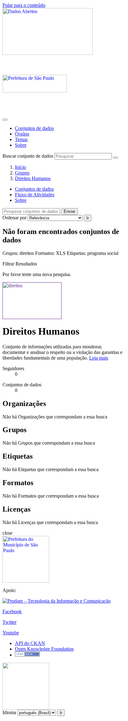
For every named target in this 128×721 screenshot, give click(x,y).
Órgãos (22, 133)
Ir (87, 218)
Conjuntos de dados (34, 128)
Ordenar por (14, 217)
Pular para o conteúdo (23, 5)
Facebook (12, 611)
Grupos (22, 172)
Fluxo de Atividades (34, 194)
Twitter (9, 622)
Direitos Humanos (33, 178)
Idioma (9, 712)
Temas (21, 139)
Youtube (10, 632)
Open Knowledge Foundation (44, 649)
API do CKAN (30, 643)
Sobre (20, 145)
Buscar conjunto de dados (27, 156)
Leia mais (98, 357)
